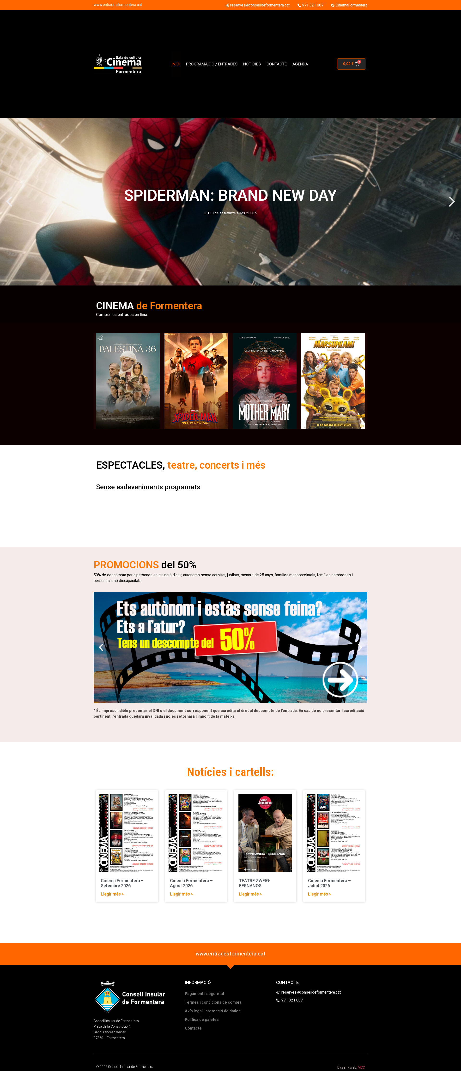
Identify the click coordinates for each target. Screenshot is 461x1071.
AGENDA (300, 64)
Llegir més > (112, 893)
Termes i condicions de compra (213, 1002)
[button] (9, 201)
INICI (175, 64)
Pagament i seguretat (204, 993)
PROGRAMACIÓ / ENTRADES (211, 64)
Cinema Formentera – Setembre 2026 (122, 883)
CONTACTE (277, 64)
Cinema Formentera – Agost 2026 (191, 883)
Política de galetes (202, 1019)
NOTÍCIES (252, 64)
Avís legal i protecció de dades (213, 1011)
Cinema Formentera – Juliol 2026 (329, 883)
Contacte (193, 1028)
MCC (361, 1067)
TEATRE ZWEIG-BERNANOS (255, 883)
